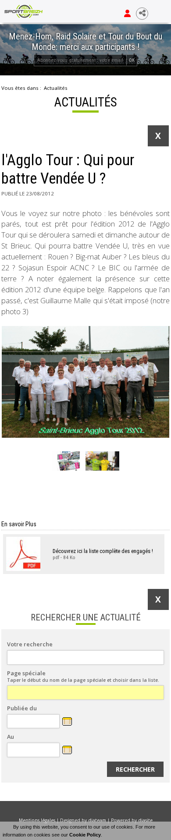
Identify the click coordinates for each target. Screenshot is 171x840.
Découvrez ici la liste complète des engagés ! (103, 551)
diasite (145, 820)
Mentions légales (37, 820)
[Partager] (142, 14)
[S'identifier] (127, 13)
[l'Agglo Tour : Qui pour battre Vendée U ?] (85, 382)
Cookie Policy (85, 834)
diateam (97, 820)
